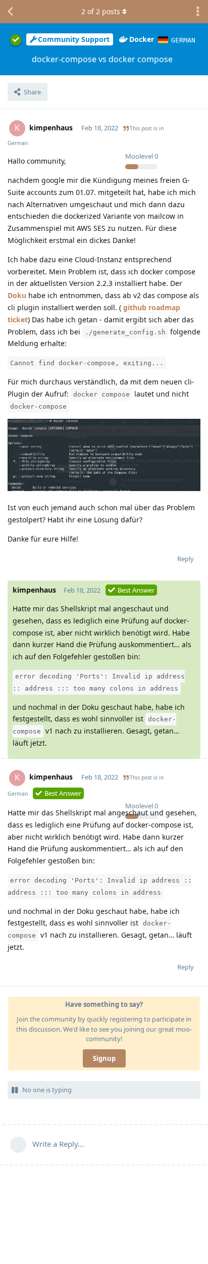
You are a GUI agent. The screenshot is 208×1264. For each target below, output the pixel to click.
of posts (100, 11)
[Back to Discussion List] (10, 11)
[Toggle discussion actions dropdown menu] (198, 11)
